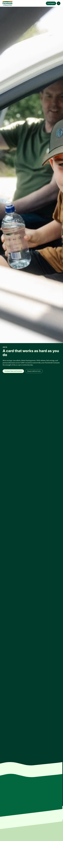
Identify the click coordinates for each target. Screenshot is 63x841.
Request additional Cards (34, 371)
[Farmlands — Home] (16, 3)
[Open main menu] (58, 3)
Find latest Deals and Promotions (13, 371)
